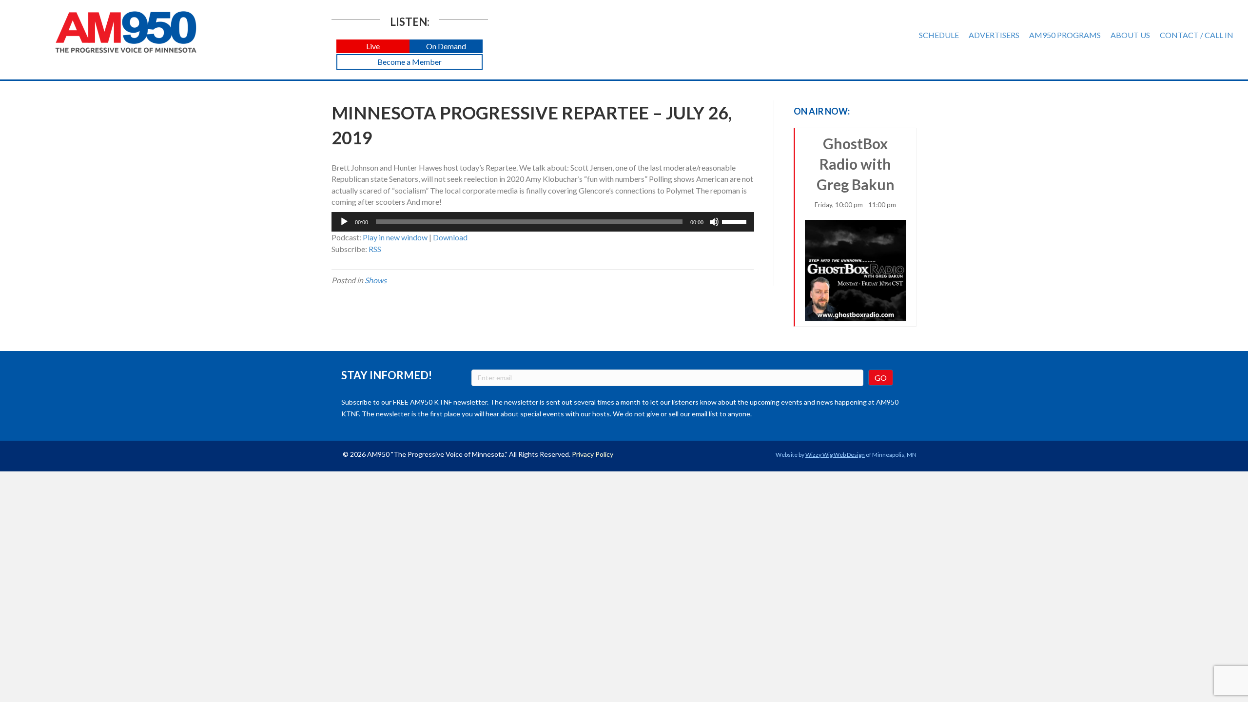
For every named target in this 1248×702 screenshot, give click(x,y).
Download (450, 237)
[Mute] (714, 222)
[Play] (344, 222)
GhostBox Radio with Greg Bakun (855, 172)
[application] (543, 222)
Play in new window (395, 237)
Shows (376, 280)
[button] (373, 46)
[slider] (735, 221)
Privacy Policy (592, 454)
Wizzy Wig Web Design (835, 454)
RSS (375, 249)
